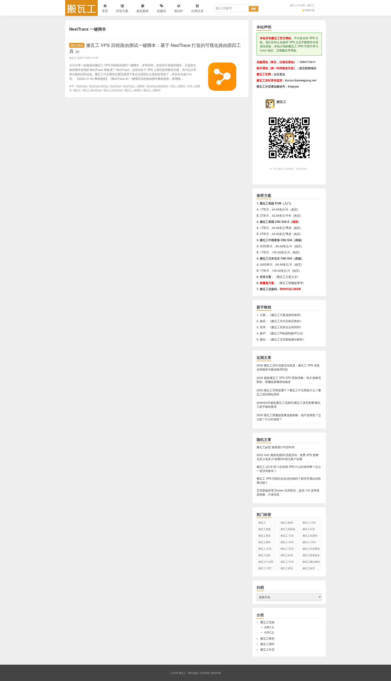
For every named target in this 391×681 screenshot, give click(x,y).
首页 (105, 11)
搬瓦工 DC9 (287, 561)
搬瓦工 (81, 8)
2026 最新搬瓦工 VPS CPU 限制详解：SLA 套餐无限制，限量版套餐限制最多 (289, 380)
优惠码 (161, 11)
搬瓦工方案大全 (287, 277)
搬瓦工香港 (264, 535)
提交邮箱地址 (307, 68)
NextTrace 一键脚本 (134, 86)
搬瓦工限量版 (288, 529)
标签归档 (216, 672)
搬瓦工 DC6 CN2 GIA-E (287, 542)
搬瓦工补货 (309, 529)
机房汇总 (269, 632)
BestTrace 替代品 (98, 86)
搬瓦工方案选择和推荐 (285, 315)
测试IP (178, 11)
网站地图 (193, 672)
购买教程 (142, 11)
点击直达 (279, 74)
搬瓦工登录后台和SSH (285, 327)
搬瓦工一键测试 (133, 90)
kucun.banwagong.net (300, 80)
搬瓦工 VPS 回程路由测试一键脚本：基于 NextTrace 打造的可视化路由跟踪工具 (155, 48)
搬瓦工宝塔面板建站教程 (287, 339)
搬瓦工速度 (264, 555)
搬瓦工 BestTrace (92, 90)
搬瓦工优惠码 (310, 535)
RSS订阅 (310, 10)
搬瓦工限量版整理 (291, 283)
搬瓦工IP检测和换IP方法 (286, 333)
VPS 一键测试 (177, 86)
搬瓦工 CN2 (309, 542)
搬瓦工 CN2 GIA (309, 523)
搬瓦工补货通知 (311, 548)
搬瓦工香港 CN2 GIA (287, 568)
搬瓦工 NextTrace (113, 90)
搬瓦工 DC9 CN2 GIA (287, 549)
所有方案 (122, 11)
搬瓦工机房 (287, 555)
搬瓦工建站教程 (311, 561)
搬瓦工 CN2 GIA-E (287, 536)
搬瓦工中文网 (297, 5)
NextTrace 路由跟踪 (157, 86)
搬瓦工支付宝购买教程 (285, 321)
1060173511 (307, 62)
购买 (294, 209)
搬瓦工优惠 (264, 529)
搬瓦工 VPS (264, 568)
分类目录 (197, 11)
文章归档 (204, 672)
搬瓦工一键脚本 (151, 90)
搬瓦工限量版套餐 (311, 555)
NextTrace (115, 86)
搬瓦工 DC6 (264, 548)
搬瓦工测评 (264, 542)
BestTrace (82, 86)
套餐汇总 (269, 627)
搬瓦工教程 (77, 45)
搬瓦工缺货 (309, 568)
